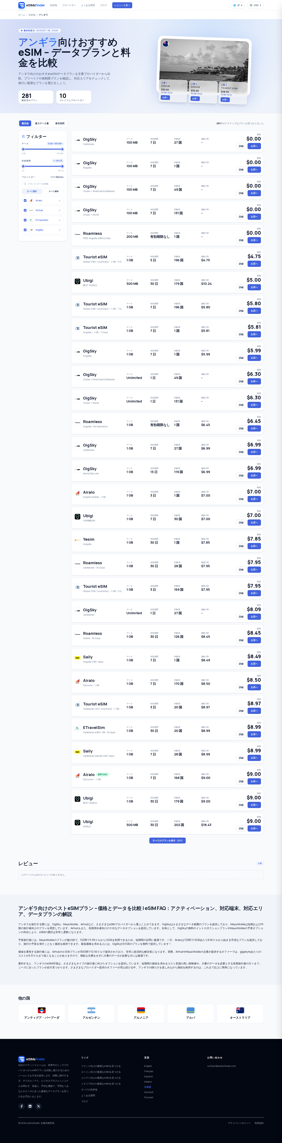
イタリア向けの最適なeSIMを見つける (101, 1083)
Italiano (148, 1081)
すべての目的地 (89, 1089)
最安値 (25, 123)
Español (148, 1076)
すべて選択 (32, 191)
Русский (148, 1097)
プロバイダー (69, 5)
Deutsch (149, 1092)
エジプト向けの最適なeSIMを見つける (101, 1077)
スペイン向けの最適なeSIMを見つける (101, 1071)
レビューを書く (122, 5)
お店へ (165, 97)
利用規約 (259, 1123)
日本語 (147, 1086)
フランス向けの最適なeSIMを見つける (101, 1066)
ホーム (21, 14)
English (148, 1066)
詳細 (241, 146)
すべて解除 (54, 191)
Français (148, 1071)
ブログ (103, 5)
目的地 (53, 5)
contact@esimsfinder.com (221, 1066)
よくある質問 (88, 5)
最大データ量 (42, 123)
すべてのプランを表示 (167, 840)
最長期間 (59, 123)
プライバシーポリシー (239, 1123)
